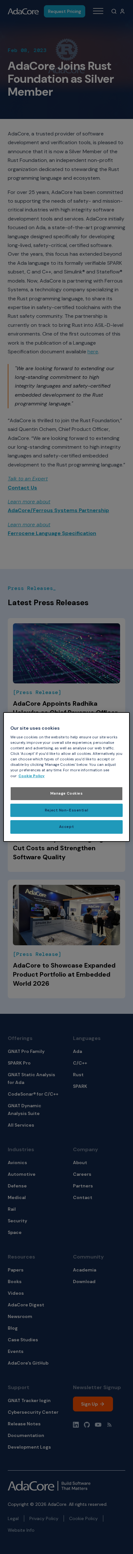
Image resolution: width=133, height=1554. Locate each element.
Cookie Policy (31, 776)
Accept (66, 827)
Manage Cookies (66, 793)
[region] (66, 777)
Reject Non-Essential (66, 810)
